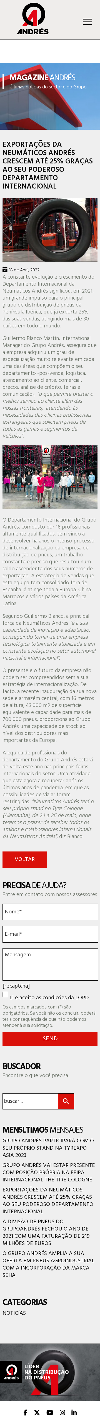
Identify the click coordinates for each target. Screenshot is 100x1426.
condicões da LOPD (65, 997)
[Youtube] (49, 1413)
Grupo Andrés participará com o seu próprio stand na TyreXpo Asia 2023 (48, 1148)
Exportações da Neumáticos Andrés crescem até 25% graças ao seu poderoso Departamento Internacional (47, 1201)
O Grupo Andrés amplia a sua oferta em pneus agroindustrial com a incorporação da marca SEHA (48, 1264)
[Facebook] (26, 1413)
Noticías (14, 1313)
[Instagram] (62, 1413)
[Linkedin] (74, 1413)
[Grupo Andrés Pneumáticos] (28, 32)
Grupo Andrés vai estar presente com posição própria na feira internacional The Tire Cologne (48, 1172)
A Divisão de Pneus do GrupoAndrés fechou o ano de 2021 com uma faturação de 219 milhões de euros (45, 1232)
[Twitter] (37, 1413)
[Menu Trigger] (87, 21)
